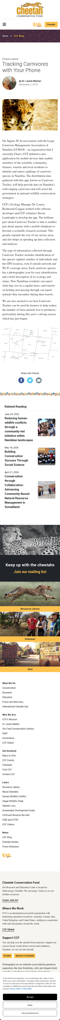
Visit (30, 669)
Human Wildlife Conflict (14, 796)
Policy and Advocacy (12, 702)
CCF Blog (19, 36)
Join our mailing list (30, 572)
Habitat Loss (8, 805)
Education (7, 697)
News (5, 36)
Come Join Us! (10, 900)
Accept (30, 997)
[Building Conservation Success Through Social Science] (46, 456)
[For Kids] (37, 24)
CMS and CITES (10, 819)
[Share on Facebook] (21, 380)
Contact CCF (8, 774)
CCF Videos (8, 824)
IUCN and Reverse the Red (15, 815)
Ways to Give (9, 755)
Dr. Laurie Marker (11, 724)
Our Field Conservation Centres (18, 728)
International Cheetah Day (15, 706)
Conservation (9, 688)
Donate (51, 24)
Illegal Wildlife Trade (12, 801)
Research (7, 692)
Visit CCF (7, 769)
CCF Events (8, 760)
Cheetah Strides (10, 842)
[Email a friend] (39, 380)
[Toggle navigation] (4, 24)
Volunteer (30, 639)
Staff (4, 733)
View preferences (30, 1013)
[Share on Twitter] (30, 380)
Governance (8, 738)
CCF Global (8, 742)
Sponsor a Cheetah (25, 955)
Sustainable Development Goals (18, 810)
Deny (30, 1005)
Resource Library (30, 608)
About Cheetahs (10, 791)
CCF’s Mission (9, 719)
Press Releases (10, 846)
